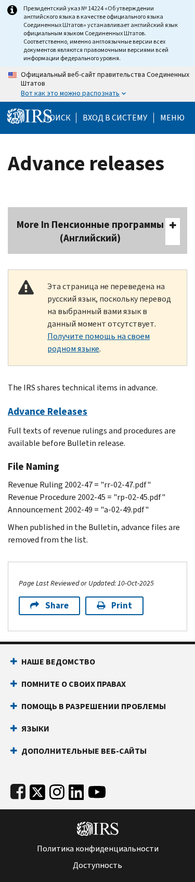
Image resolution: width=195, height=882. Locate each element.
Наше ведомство (58, 661)
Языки (35, 728)
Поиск (57, 118)
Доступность (97, 865)
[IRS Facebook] (17, 790)
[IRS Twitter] (37, 790)
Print (121, 606)
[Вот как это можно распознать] (97, 84)
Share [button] (57, 606)
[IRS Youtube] (97, 790)
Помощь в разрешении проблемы (93, 706)
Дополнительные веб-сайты (84, 750)
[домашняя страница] (29, 115)
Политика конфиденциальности (98, 849)
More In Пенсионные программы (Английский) (90, 231)
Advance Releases (47, 411)
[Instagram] (56, 790)
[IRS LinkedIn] (76, 790)
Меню (172, 118)
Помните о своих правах (73, 684)
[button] (115, 118)
